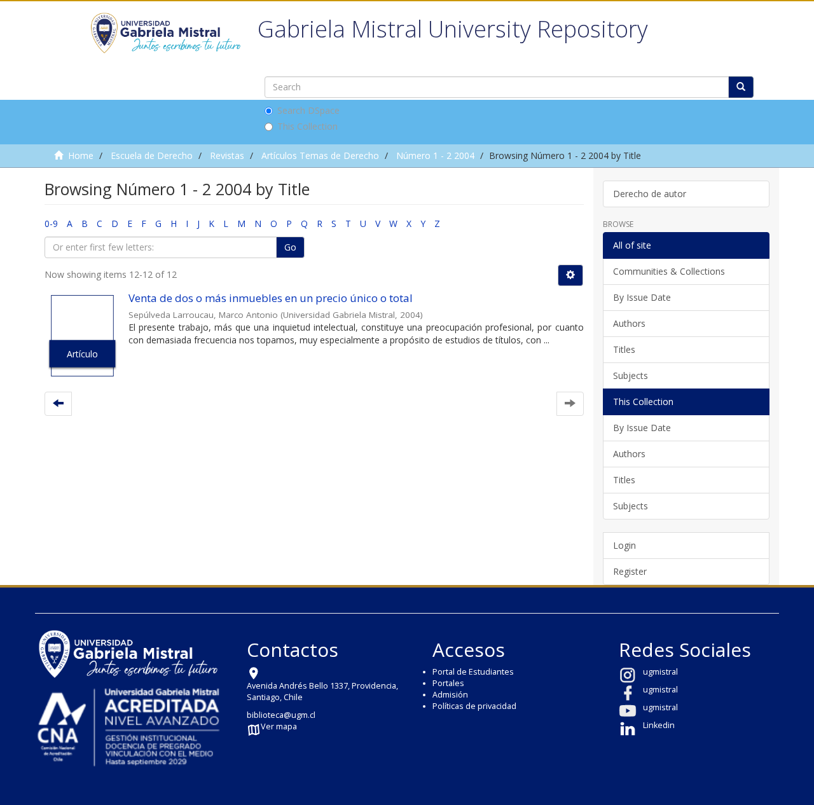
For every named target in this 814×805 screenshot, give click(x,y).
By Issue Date (642, 297)
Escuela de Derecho (152, 155)
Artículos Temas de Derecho (320, 155)
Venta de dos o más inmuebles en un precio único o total (270, 298)
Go (290, 247)
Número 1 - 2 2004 (435, 155)
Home (80, 155)
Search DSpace (308, 110)
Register (630, 571)
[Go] (741, 87)
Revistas (227, 155)
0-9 (51, 223)
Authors (629, 323)
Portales (448, 683)
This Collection (307, 126)
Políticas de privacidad (474, 706)
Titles (624, 349)
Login (624, 545)
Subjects (630, 375)
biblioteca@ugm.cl (281, 715)
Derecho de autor (649, 194)
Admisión (450, 694)
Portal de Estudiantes (473, 671)
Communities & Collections (669, 271)
